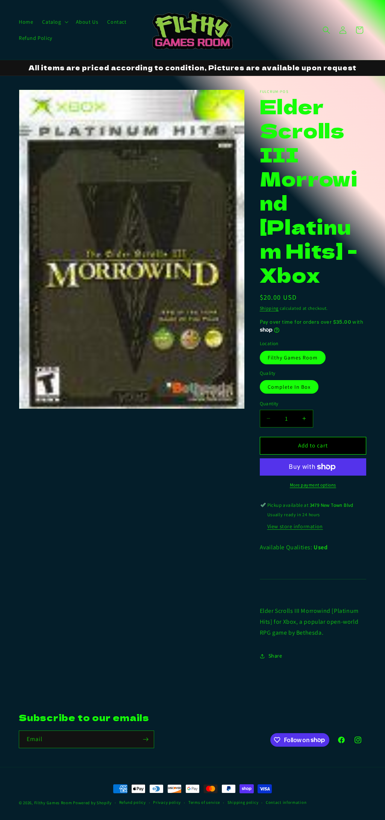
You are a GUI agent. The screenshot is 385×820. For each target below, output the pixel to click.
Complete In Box (289, 386)
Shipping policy (243, 802)
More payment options (313, 485)
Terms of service (204, 802)
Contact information (286, 802)
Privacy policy (167, 802)
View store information (295, 526)
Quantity (269, 403)
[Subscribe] (145, 739)
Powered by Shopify (92, 802)
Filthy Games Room (293, 357)
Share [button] (275, 655)
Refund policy (132, 802)
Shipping (269, 308)
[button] (54, 22)
